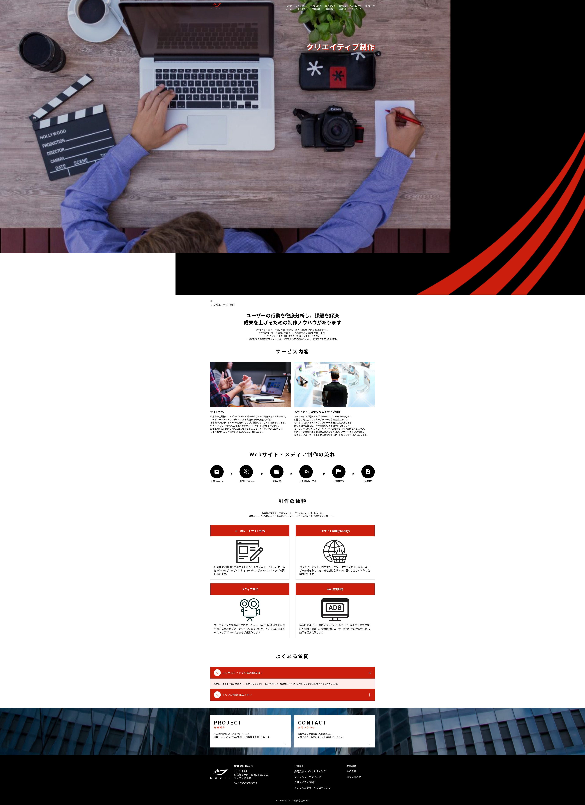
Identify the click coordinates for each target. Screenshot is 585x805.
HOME (288, 6)
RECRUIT (369, 6)
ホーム (214, 301)
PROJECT (330, 6)
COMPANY (301, 6)
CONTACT (355, 6)
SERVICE (316, 6)
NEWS (342, 6)
